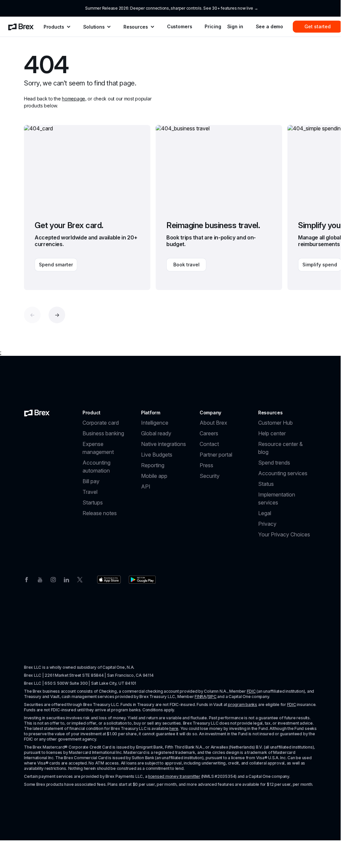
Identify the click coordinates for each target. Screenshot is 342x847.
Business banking (103, 433)
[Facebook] (26, 579)
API (145, 486)
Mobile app (154, 476)
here (173, 728)
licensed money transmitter (174, 776)
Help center (272, 433)
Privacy (267, 523)
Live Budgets (156, 454)
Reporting (152, 465)
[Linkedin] (66, 579)
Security (210, 476)
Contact (209, 444)
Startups (93, 502)
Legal (264, 513)
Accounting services (282, 473)
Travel (90, 492)
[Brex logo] (37, 412)
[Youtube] (40, 579)
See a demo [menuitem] (269, 26)
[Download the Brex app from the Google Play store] (142, 580)
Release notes (100, 513)
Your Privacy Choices (284, 534)
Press (206, 465)
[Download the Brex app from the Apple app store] (109, 580)
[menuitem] (21, 26)
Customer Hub (275, 422)
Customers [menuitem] (179, 26)
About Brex (213, 422)
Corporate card (101, 422)
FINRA (200, 696)
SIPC (212, 696)
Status (266, 484)
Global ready (156, 433)
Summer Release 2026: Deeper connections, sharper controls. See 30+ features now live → (171, 8)
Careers (209, 433)
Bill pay (91, 481)
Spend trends (274, 462)
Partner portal (216, 454)
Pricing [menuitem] (213, 26)
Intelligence (154, 422)
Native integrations (163, 444)
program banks (242, 704)
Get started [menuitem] (317, 26)
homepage (73, 98)
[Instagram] (53, 579)
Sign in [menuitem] (235, 26)
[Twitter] (80, 579)
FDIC (251, 691)
